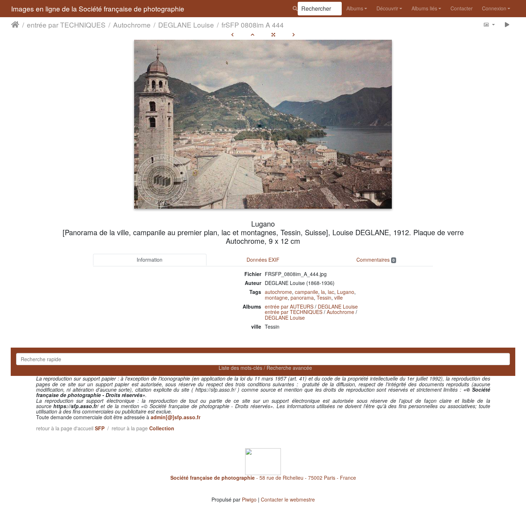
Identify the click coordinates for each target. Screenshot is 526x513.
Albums (354, 8)
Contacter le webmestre (288, 499)
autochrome (278, 291)
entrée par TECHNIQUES (66, 25)
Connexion (494, 8)
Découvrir (387, 8)
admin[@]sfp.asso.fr (175, 417)
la (323, 291)
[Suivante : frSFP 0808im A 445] (293, 34)
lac (331, 291)
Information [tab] (149, 259)
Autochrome (132, 25)
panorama (302, 297)
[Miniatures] (252, 34)
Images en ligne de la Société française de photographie (97, 8)
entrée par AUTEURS (289, 306)
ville (338, 297)
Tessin (324, 297)
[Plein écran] (273, 34)
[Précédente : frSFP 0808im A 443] (232, 34)
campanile (306, 291)
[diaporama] (507, 24)
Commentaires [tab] (375, 259)
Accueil (15, 25)
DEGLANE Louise (186, 25)
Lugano (345, 291)
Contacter (461, 8)
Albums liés (424, 8)
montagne (276, 297)
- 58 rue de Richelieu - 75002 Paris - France (263, 477)
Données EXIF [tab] (263, 259)
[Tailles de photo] (489, 24)
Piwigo (249, 499)
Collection (161, 428)
